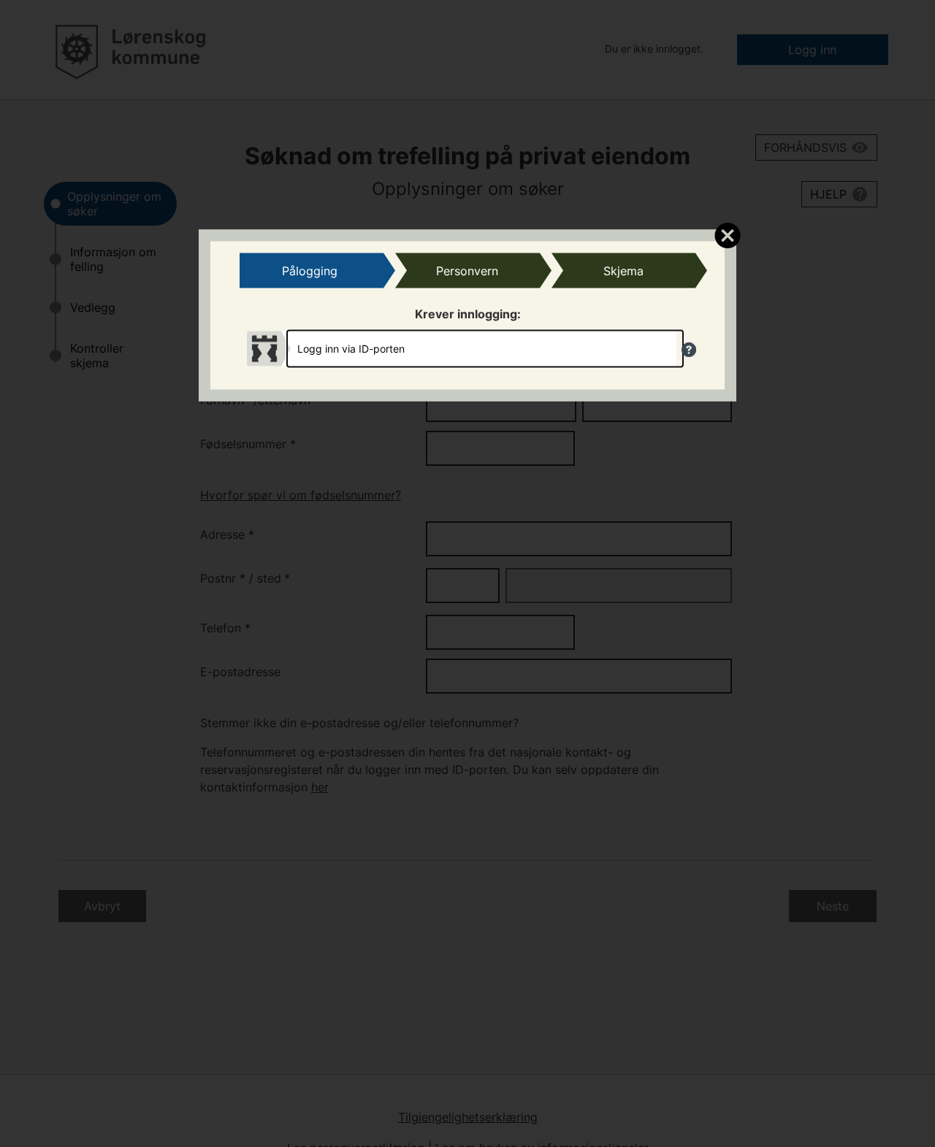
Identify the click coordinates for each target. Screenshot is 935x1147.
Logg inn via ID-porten (351, 348)
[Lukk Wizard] (727, 234)
